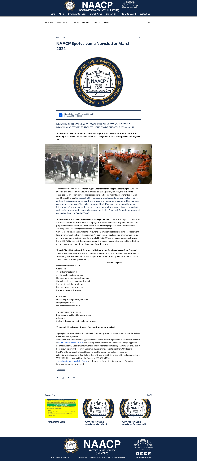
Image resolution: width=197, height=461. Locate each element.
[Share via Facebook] (57, 377)
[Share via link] (74, 377)
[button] (61, 14)
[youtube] (145, 453)
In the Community (81, 22)
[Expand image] (71, 164)
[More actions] (139, 37)
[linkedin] (141, 453)
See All (149, 395)
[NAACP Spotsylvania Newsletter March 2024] (98, 408)
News (106, 22)
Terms (52, 457)
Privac (57, 457)
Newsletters (62, 22)
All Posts (49, 22)
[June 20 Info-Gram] (61, 408)
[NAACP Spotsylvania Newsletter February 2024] (135, 408)
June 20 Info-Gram (56, 422)
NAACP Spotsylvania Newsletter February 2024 (134, 423)
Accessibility (65, 457)
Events (97, 22)
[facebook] (137, 453)
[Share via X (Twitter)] (63, 377)
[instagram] (149, 453)
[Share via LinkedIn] (68, 377)
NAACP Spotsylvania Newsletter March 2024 (96, 423)
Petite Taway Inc (147, 457)
